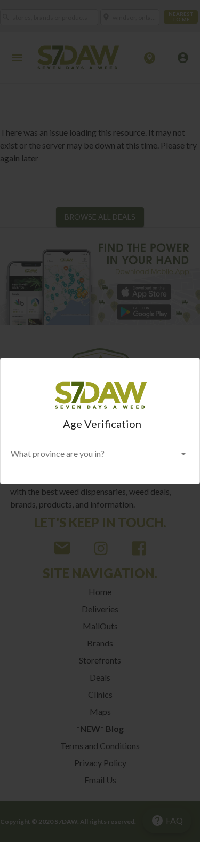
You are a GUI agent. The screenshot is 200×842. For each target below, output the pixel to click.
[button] (100, 453)
